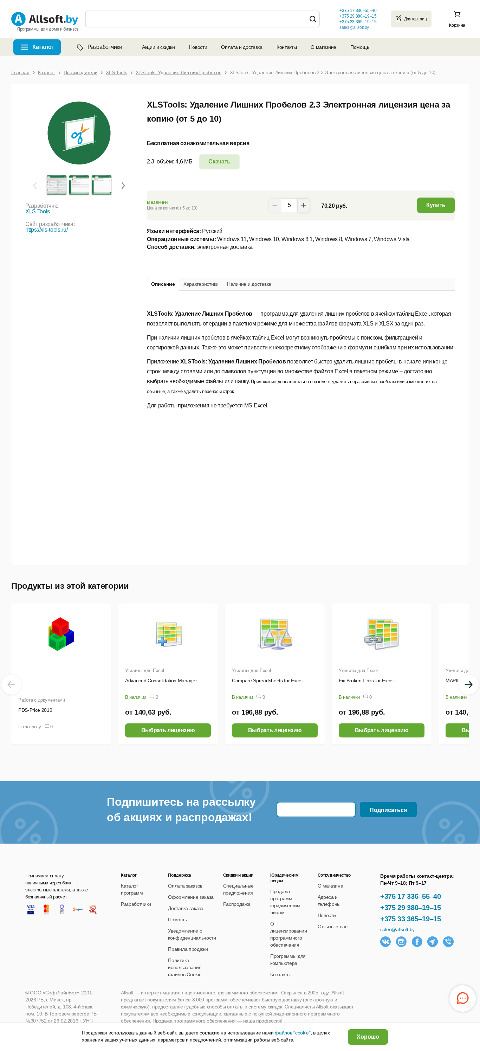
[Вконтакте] (385, 941)
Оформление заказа (191, 897)
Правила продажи (188, 949)
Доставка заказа (185, 908)
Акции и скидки (158, 47)
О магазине (323, 47)
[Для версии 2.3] (56, 185)
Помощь (359, 47)
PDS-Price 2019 (35, 710)
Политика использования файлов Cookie (184, 967)
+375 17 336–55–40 (410, 896)
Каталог (43, 47)
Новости (198, 47)
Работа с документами (41, 700)
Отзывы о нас (333, 926)
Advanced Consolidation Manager (161, 680)
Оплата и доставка (241, 47)
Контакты (287, 47)
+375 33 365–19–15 (410, 919)
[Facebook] (417, 941)
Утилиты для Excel (144, 670)
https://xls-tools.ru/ (46, 230)
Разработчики (104, 47)
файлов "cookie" (292, 1033)
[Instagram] (401, 941)
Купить (436, 205)
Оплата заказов (185, 886)
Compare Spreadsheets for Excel (267, 680)
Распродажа (237, 904)
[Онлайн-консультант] (462, 998)
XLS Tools (37, 211)
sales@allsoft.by (354, 27)
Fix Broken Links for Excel (366, 680)
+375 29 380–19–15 (410, 907)
